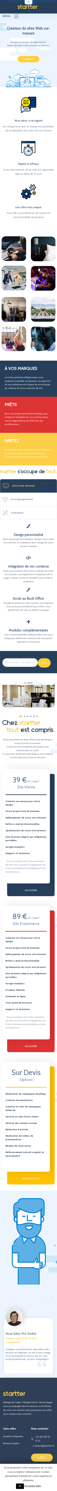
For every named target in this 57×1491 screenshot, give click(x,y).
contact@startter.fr (43, 1446)
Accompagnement (22, 499)
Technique (17, 513)
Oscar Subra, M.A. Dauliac (21, 1333)
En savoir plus (30, 1178)
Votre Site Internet (23, 486)
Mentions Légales (11, 1443)
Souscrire (31, 890)
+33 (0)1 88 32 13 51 (42, 1439)
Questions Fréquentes (13, 1436)
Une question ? (42, 1458)
